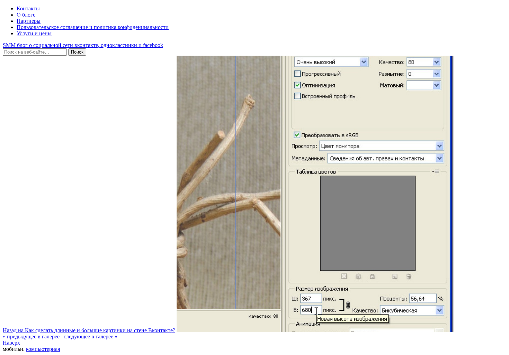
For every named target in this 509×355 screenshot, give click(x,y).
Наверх (11, 343)
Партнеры (29, 21)
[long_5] (315, 330)
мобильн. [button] (14, 349)
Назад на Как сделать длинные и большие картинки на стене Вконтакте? (89, 330)
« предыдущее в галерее (31, 336)
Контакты (28, 8)
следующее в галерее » (90, 336)
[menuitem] (31, 336)
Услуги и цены (34, 33)
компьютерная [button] (43, 349)
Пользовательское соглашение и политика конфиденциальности (93, 27)
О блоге (26, 15)
